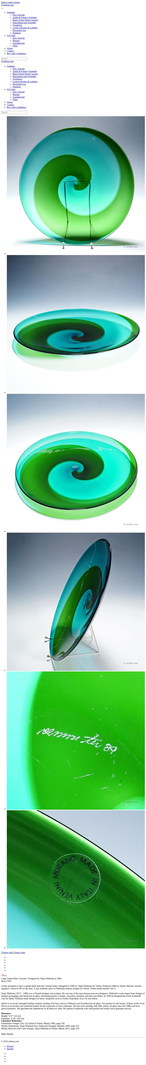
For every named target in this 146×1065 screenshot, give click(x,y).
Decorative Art (19, 30)
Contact (10, 51)
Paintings (17, 33)
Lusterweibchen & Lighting (25, 28)
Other (15, 46)
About (10, 48)
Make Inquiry (7, 1034)
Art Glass (11, 35)
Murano (16, 40)
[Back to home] (7, 5)
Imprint (10, 1049)
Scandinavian (19, 43)
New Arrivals (19, 15)
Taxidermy (17, 25)
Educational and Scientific (24, 22)
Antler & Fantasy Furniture (25, 17)
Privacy (10, 1046)
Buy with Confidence (16, 53)
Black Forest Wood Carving (25, 20)
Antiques (11, 12)
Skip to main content (10, 2)
